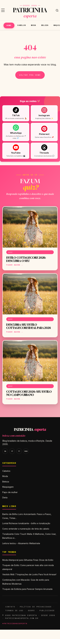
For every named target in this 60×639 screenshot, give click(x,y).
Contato (10, 606)
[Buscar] (57, 10)
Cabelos (21, 25)
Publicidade (47, 610)
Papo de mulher (10, 492)
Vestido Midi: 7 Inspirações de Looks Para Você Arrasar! (29, 574)
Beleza (44, 25)
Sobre (31, 610)
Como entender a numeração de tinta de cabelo (25, 528)
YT (12, 451)
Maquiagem (8, 487)
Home (9, 25)
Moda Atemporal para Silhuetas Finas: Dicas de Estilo (27, 560)
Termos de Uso (14, 610)
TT (19, 451)
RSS (25, 451)
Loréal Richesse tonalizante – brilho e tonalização (26, 523)
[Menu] (3, 10)
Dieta (4, 497)
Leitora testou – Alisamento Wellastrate (21, 543)
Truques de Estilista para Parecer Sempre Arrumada (27, 589)
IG (5, 451)
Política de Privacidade (36, 606)
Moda (33, 25)
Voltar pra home (30, 75)
